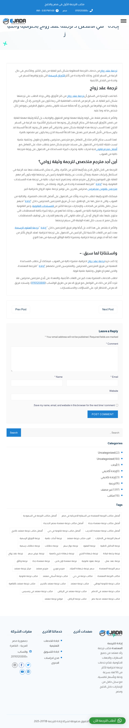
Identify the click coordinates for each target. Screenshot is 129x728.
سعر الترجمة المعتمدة (109, 568)
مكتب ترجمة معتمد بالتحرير (53, 583)
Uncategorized (106, 452)
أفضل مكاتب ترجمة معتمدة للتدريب (102, 530)
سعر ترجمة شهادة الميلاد (82, 568)
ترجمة (112, 483)
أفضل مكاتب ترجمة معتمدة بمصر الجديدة (63, 523)
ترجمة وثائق (22, 561)
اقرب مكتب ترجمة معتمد (79, 538)
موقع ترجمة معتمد (54, 598)
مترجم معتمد (42, 568)
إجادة (98, 184)
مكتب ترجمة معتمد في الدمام (106, 591)
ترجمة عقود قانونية (91, 561)
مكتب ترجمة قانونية (28, 576)
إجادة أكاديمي (109, 471)
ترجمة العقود (89, 545)
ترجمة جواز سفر (70, 545)
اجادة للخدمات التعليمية (51, 643)
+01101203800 (81, 10)
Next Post (108, 309)
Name (58, 377)
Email (114, 377)
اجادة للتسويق (51, 651)
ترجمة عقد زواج (108, 70)
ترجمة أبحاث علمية (53, 538)
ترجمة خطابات (51, 545)
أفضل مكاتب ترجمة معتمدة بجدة (104, 523)
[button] (107, 720)
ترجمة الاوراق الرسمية (30, 538)
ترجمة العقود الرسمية (27, 227)
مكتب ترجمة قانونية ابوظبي (107, 583)
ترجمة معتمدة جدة (41, 561)
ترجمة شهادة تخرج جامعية (61, 553)
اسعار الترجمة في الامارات (107, 538)
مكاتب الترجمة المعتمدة (108, 576)
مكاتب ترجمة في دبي (83, 576)
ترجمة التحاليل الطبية (110, 545)
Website (113, 391)
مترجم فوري (59, 568)
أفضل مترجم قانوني (106, 149)
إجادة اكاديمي (108, 477)
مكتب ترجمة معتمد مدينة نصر (105, 598)
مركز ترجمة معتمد (22, 568)
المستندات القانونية (43, 205)
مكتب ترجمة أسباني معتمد (55, 576)
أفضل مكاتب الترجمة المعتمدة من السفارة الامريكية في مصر (90, 515)
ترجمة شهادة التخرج (88, 553)
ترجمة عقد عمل (112, 561)
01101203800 (38, 282)
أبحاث (114, 464)
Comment (112, 343)
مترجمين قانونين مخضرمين (102, 188)
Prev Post (21, 309)
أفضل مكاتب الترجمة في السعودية (40, 515)
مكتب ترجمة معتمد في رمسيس (37, 591)
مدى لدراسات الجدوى (51, 660)
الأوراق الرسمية (56, 75)
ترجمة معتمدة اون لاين (66, 561)
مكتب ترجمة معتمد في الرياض (72, 591)
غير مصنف (106, 489)
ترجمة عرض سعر (36, 553)
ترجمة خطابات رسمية (30, 545)
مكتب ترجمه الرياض (77, 598)
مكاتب (110, 495)
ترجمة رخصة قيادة (111, 553)
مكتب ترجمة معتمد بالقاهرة (22, 583)
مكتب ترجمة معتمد (80, 583)
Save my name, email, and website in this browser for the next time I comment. (74, 405)
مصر (64, 10)
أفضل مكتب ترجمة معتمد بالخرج (27, 530)
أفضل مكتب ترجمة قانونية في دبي (64, 530)
